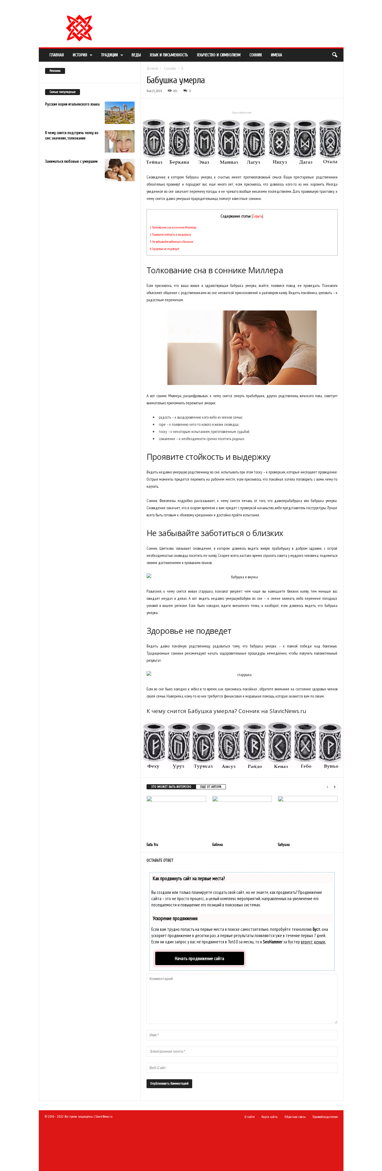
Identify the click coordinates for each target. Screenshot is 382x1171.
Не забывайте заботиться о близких (171, 241)
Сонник (255, 55)
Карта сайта (269, 1117)
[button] (334, 55)
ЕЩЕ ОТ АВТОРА (210, 787)
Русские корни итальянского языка (72, 104)
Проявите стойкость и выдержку (170, 234)
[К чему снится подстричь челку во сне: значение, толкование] (120, 141)
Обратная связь (185, 7)
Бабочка (217, 844)
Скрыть (257, 216)
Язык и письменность (169, 55)
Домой (152, 68)
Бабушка (284, 844)
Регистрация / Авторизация (100, 7)
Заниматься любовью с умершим (71, 161)
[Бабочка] (242, 818)
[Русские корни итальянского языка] (120, 113)
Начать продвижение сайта (199, 958)
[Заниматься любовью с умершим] (120, 170)
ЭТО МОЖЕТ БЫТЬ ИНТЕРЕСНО (171, 787)
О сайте (130, 7)
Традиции (109, 55)
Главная (57, 55)
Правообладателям (155, 7)
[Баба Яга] (176, 818)
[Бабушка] (308, 818)
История (80, 55)
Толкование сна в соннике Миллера (173, 227)
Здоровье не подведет (164, 248)
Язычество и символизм (219, 55)
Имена (276, 55)
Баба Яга (152, 844)
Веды (136, 55)
